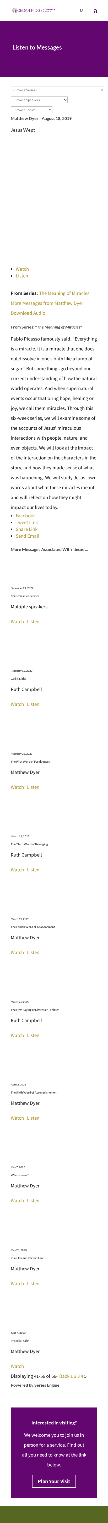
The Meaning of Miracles (64, 293)
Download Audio (28, 313)
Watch (22, 269)
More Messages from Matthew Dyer (47, 303)
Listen (22, 275)
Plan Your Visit (54, 1481)
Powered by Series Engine (35, 1384)
